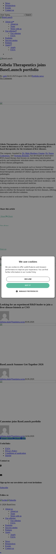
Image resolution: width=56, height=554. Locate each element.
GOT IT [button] (28, 285)
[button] (28, 291)
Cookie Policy (31, 272)
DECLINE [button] (28, 279)
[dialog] (28, 277)
